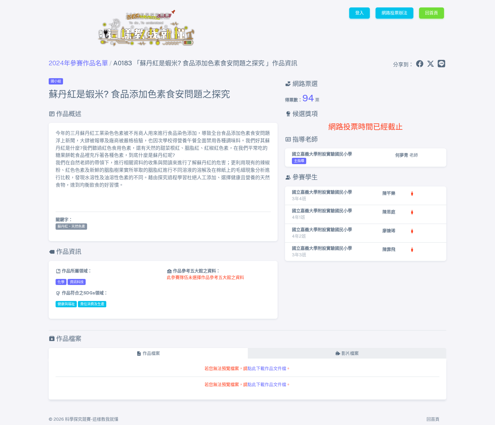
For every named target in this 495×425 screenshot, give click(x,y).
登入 (359, 12)
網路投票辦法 (394, 12)
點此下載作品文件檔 (266, 368)
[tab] (148, 353)
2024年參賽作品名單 (78, 63)
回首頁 (431, 12)
